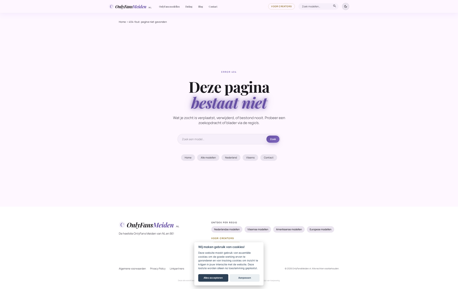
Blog (200, 6)
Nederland (231, 157)
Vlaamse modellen (257, 229)
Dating (189, 6)
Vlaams (250, 157)
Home (122, 21)
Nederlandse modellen (227, 229)
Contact (213, 6)
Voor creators (281, 6)
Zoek (273, 139)
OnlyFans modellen (169, 6)
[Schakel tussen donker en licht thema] (345, 6)
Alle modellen (208, 157)
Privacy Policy (157, 268)
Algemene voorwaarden (132, 268)
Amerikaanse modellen (289, 229)
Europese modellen (320, 229)
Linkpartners (177, 268)
